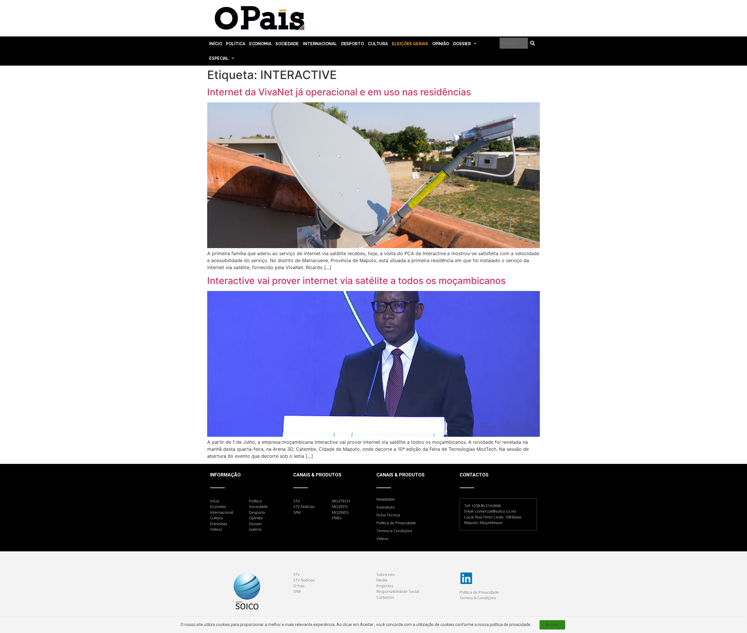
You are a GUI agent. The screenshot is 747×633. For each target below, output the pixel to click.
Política (235, 43)
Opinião (440, 43)
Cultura (378, 43)
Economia (260, 43)
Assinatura (385, 507)
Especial (219, 58)
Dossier (462, 43)
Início (215, 43)
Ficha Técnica (388, 515)
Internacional (320, 43)
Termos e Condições (394, 530)
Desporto (352, 43)
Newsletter (385, 499)
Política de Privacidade (396, 522)
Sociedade (287, 43)
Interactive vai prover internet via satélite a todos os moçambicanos (356, 280)
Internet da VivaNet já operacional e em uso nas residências (339, 92)
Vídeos (382, 538)
